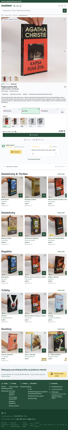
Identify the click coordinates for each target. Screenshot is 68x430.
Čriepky (50, 316)
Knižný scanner (14, 406)
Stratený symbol (30, 199)
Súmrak (4, 316)
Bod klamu (5, 199)
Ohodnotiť (13, 84)
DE (46, 424)
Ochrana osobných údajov (25, 424)
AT (43, 424)
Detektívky (8, 212)
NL (58, 424)
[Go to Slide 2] (10, 79)
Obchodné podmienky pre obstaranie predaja (15, 424)
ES (52, 424)
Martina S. (55, 146)
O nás (30, 389)
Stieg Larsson (28, 279)
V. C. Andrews (4, 356)
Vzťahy (5, 290)
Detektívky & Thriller (14, 173)
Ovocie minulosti (7, 354)
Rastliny (6, 329)
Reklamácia (24, 387)
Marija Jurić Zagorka (30, 240)
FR (60, 424)
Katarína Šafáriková (30, 356)
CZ (40, 424)
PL (66, 424)
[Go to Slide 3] (16, 79)
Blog (29, 387)
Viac (62, 112)
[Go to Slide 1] (4, 79)
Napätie (6, 251)
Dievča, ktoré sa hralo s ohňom (35, 277)
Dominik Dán (4, 240)
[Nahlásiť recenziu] (56, 153)
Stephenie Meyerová (6, 317)
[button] (34, 50)
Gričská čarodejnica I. (32, 238)
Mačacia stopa (6, 238)
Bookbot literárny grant (36, 396)
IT (55, 424)
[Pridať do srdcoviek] (65, 86)
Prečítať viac (4, 102)
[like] (33, 153)
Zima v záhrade (30, 354)
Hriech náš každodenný (56, 238)
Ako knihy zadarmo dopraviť (12, 392)
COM (49, 424)
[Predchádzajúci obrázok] (3, 51)
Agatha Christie (6, 88)
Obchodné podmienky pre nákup (5, 424)
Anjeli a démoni (53, 277)
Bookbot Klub (32, 398)
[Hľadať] (65, 11)
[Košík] (62, 5)
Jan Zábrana (15, 88)
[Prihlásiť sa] (59, 5)
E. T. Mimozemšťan (54, 354)
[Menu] (65, 5)
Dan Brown (4, 201)
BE (63, 424)
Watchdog (4, 391)
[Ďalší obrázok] (64, 51)
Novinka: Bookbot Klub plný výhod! (11, 1)
